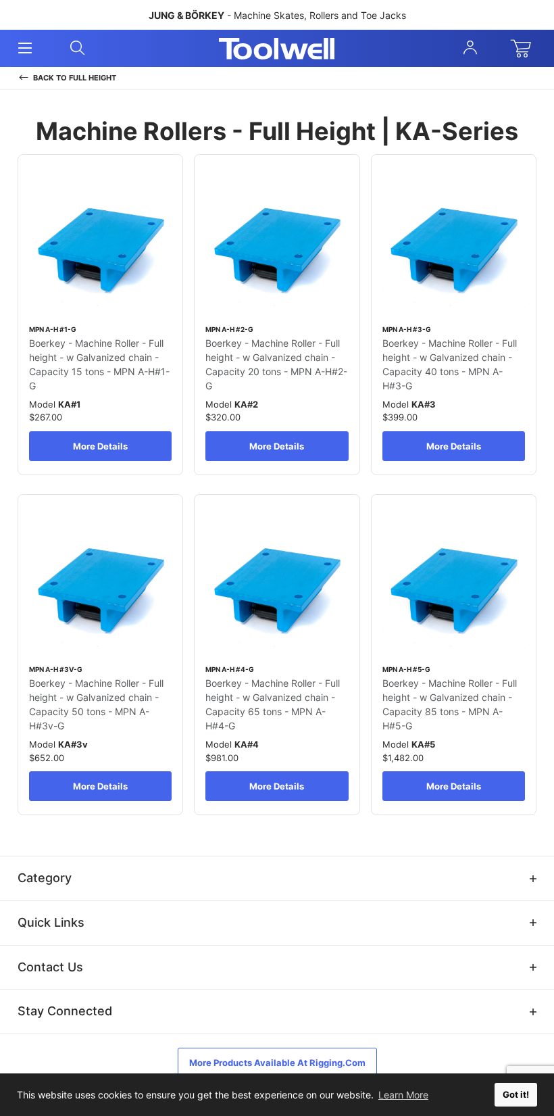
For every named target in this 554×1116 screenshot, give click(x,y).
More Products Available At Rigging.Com (277, 1062)
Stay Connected (65, 1011)
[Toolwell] (276, 48)
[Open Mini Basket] (523, 49)
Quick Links (51, 922)
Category (45, 878)
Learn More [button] (403, 1094)
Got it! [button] (516, 1095)
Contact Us (50, 967)
